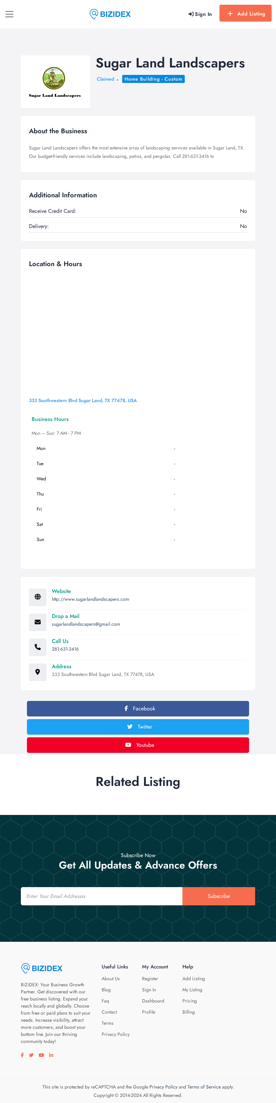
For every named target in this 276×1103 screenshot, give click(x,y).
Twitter (144, 727)
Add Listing (251, 14)
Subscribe (219, 896)
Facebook (143, 708)
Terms (107, 1023)
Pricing (189, 1000)
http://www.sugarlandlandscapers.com (90, 599)
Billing (188, 1012)
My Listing (192, 989)
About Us (111, 978)
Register (150, 978)
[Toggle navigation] (9, 14)
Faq (105, 1000)
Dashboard (153, 1000)
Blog (106, 989)
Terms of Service (204, 1086)
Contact (109, 1012)
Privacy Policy (116, 1034)
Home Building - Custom (153, 79)
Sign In (149, 989)
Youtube (144, 745)
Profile (148, 1012)
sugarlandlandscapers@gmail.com (86, 624)
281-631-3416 (65, 649)
